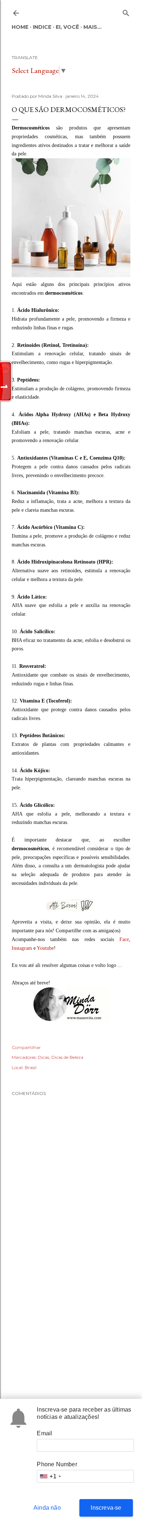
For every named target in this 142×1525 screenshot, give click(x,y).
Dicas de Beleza (67, 1057)
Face (124, 939)
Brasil (30, 1067)
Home (20, 27)
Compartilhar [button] (26, 1047)
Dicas (43, 1057)
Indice (42, 27)
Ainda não (47, 1508)
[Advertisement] (71, 1329)
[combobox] (50, 1476)
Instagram (22, 948)
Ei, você (67, 27)
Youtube (45, 948)
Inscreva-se (106, 1508)
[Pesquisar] (126, 11)
